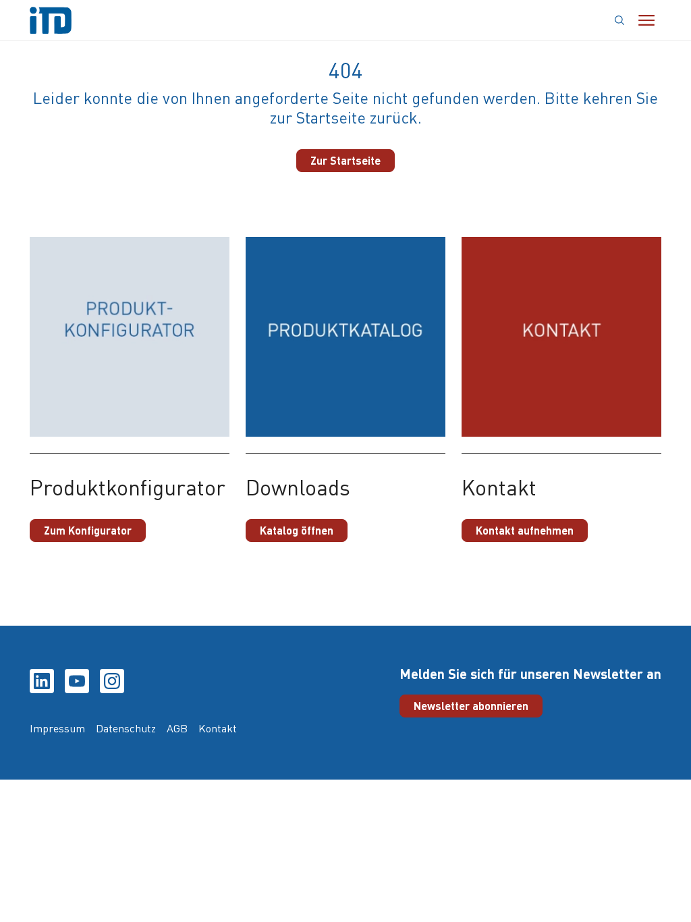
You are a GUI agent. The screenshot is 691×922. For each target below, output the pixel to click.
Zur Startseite (345, 160)
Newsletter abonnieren (471, 705)
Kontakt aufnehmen (525, 530)
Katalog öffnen (296, 530)
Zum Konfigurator (88, 530)
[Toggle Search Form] (620, 20)
